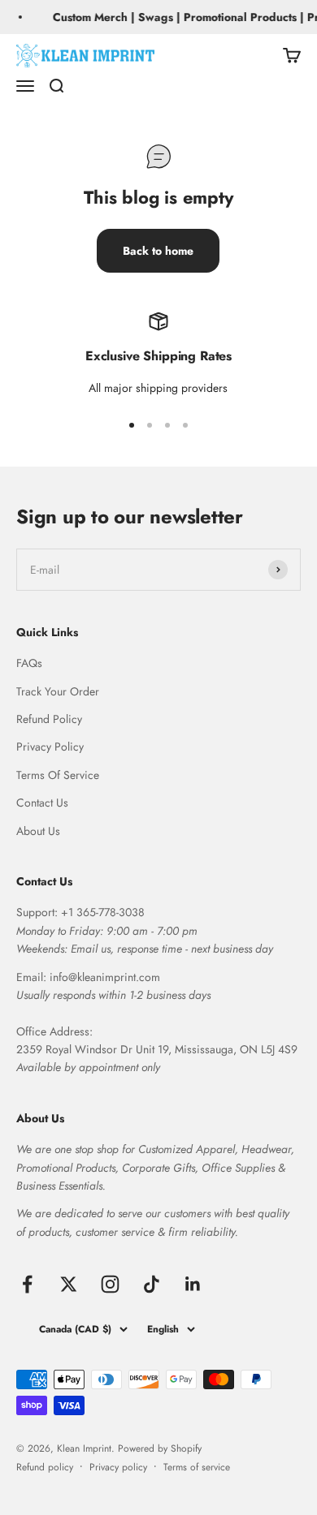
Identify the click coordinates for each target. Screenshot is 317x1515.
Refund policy (44, 1467)
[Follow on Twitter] (69, 1284)
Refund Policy (49, 719)
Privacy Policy (50, 746)
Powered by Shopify (160, 1448)
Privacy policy (118, 1467)
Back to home (158, 251)
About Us (38, 831)
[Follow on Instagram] (110, 1284)
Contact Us (42, 802)
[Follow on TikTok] (152, 1284)
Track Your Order (57, 691)
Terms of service (196, 1467)
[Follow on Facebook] (27, 1284)
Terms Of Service (57, 775)
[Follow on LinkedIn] (193, 1284)
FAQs (29, 663)
